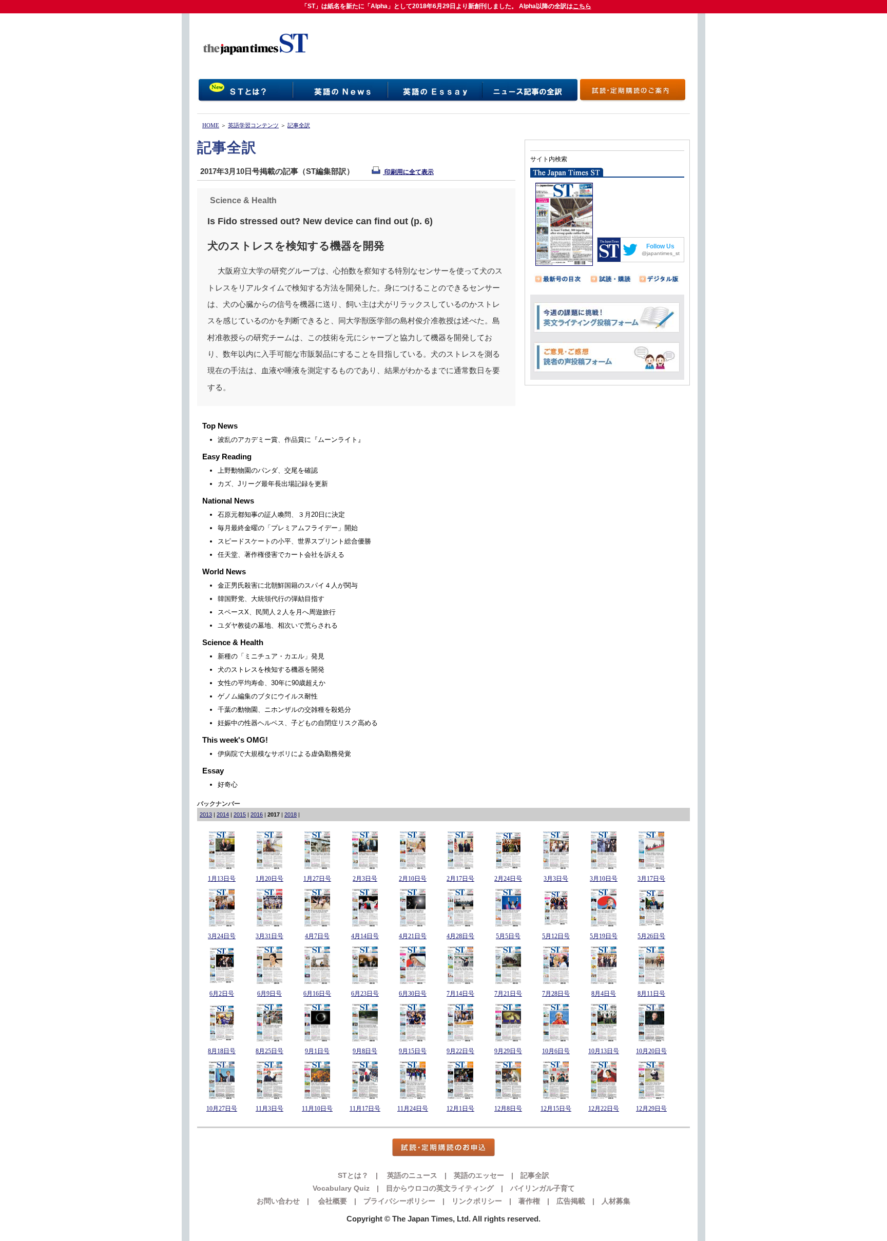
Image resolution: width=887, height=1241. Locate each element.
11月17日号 (365, 1108)
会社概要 (331, 1201)
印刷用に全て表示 (408, 172)
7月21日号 (508, 993)
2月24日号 (508, 878)
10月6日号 (556, 1051)
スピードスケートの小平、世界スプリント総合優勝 (294, 541)
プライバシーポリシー (399, 1201)
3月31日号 (269, 936)
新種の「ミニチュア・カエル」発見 (271, 656)
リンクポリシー (477, 1201)
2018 (290, 814)
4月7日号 (317, 936)
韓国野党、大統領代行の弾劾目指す (271, 599)
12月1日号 (460, 1108)
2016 (256, 814)
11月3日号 (269, 1108)
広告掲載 (570, 1201)
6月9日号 (269, 993)
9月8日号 (365, 1051)
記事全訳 (298, 125)
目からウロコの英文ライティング (440, 1188)
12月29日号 (651, 1108)
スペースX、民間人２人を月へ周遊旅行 (277, 612)
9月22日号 (460, 1051)
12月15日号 (556, 1108)
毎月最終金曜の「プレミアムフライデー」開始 (288, 528)
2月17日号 (460, 878)
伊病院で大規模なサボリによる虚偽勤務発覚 (284, 754)
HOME (210, 125)
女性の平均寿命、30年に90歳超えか (271, 683)
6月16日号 (317, 993)
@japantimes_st (661, 253)
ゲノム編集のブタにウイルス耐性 (268, 696)
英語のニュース (411, 1175)
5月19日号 (604, 936)
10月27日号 (221, 1108)
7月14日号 (460, 993)
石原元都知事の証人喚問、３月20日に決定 (281, 514)
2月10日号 (413, 878)
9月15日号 (413, 1051)
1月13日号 (222, 878)
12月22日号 (603, 1108)
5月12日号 (556, 936)
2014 (223, 814)
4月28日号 (460, 936)
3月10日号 (604, 878)
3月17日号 (651, 878)
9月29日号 (508, 1051)
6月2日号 (221, 993)
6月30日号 (413, 993)
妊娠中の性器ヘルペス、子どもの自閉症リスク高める (298, 723)
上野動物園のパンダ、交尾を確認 (268, 470)
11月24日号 (412, 1108)
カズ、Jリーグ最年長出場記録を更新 (273, 484)
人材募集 (616, 1201)
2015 (240, 814)
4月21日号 (413, 936)
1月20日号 (269, 878)
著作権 (529, 1201)
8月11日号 (651, 993)
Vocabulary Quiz (341, 1188)
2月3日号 (365, 878)
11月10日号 (317, 1108)
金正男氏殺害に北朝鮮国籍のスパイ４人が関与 (288, 585)
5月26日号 (651, 936)
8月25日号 (269, 1051)
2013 (206, 814)
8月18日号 (222, 1051)
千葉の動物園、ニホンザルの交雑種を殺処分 (284, 709)
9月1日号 (317, 1051)
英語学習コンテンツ (253, 125)
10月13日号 (603, 1051)
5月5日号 (508, 936)
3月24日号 (222, 936)
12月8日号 (508, 1108)
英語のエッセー (479, 1175)
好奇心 (228, 784)
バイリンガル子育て (542, 1188)
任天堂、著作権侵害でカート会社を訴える (281, 554)
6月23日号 (365, 993)
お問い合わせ (278, 1201)
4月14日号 (365, 936)
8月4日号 (603, 993)
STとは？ (353, 1175)
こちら (582, 6)
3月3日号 (556, 878)
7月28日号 (556, 993)
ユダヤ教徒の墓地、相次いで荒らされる (278, 625)
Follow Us (660, 246)
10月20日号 (651, 1051)
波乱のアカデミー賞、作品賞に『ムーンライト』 (291, 439)
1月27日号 (317, 878)
